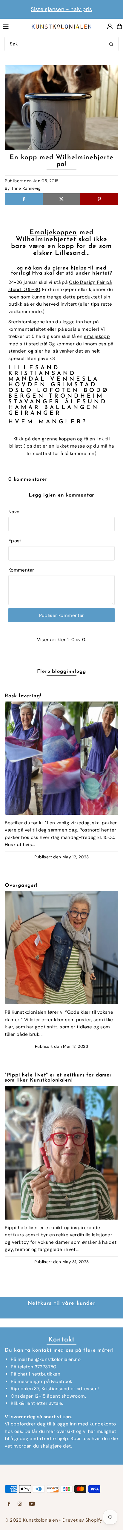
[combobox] (61, 44)
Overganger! (21, 885)
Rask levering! (23, 696)
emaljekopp (97, 336)
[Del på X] (61, 199)
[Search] (111, 44)
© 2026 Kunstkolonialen (32, 1520)
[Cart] (119, 26)
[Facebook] (9, 1504)
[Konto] (110, 26)
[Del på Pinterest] (99, 199)
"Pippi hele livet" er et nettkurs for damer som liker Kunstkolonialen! (58, 1078)
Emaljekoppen (53, 232)
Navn (14, 512)
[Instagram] (20, 1504)
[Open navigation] (14, 26)
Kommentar (21, 570)
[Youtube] (32, 1504)
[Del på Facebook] (23, 199)
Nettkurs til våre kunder (61, 1303)
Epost (14, 541)
